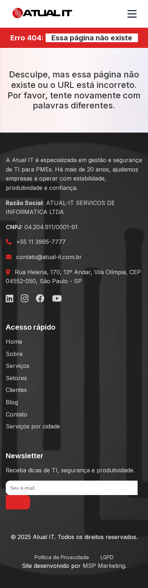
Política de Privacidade (61, 557)
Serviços (17, 365)
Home (14, 341)
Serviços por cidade (33, 426)
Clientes (16, 389)
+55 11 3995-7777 (41, 241)
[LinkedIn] (9, 298)
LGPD (107, 557)
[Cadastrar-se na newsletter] (18, 502)
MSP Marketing (104, 565)
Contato (16, 414)
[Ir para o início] (42, 13)
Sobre (14, 353)
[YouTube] (57, 298)
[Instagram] (24, 298)
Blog (12, 402)
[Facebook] (40, 298)
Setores (16, 378)
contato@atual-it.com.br (49, 256)
